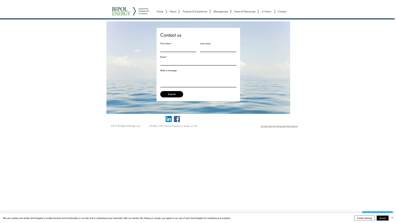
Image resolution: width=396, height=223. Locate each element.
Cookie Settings (364, 218)
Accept (382, 218)
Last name (205, 43)
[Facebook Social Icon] (177, 119)
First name (166, 43)
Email (163, 57)
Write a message (168, 70)
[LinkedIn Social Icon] (169, 119)
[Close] (392, 218)
